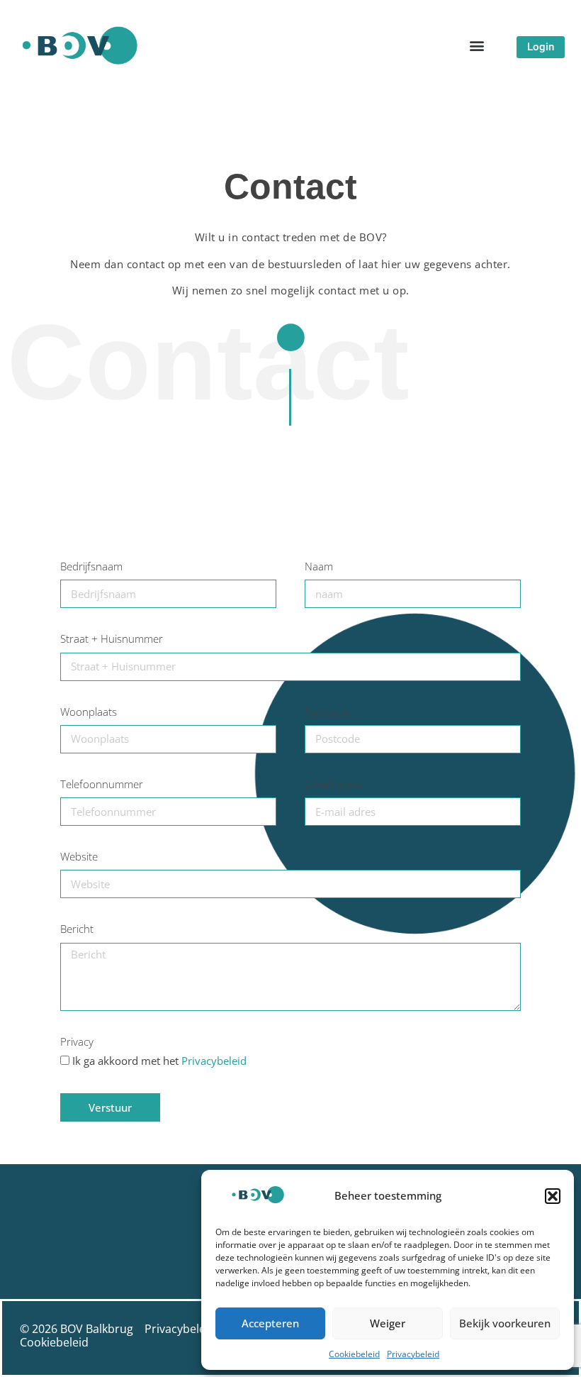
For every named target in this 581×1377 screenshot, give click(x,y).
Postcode (327, 712)
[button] (553, 1196)
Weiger (387, 1323)
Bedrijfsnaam (91, 566)
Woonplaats (88, 712)
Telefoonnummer (101, 784)
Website (79, 857)
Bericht (77, 929)
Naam (319, 566)
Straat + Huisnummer (111, 639)
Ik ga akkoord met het (159, 1061)
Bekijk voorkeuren (505, 1323)
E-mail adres (334, 784)
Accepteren (270, 1323)
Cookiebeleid (354, 1354)
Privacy (77, 1042)
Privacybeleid (413, 1354)
